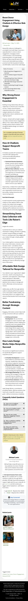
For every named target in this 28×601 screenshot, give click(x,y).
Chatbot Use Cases (8, 574)
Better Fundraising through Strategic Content (13, 86)
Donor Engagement (18, 574)
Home (4, 9)
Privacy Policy (9, 591)
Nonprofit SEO (6, 576)
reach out (7, 484)
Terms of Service (19, 591)
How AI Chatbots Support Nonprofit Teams (13, 75)
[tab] (14, 404)
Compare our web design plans (15, 437)
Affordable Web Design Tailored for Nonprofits (13, 82)
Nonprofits (7, 45)
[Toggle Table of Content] (22, 69)
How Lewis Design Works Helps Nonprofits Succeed (12, 89)
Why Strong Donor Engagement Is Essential (12, 72)
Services (20, 9)
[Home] (14, 4)
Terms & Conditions (10, 598)
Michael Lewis (14, 457)
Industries (11, 9)
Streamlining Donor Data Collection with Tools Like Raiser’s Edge (13, 79)
